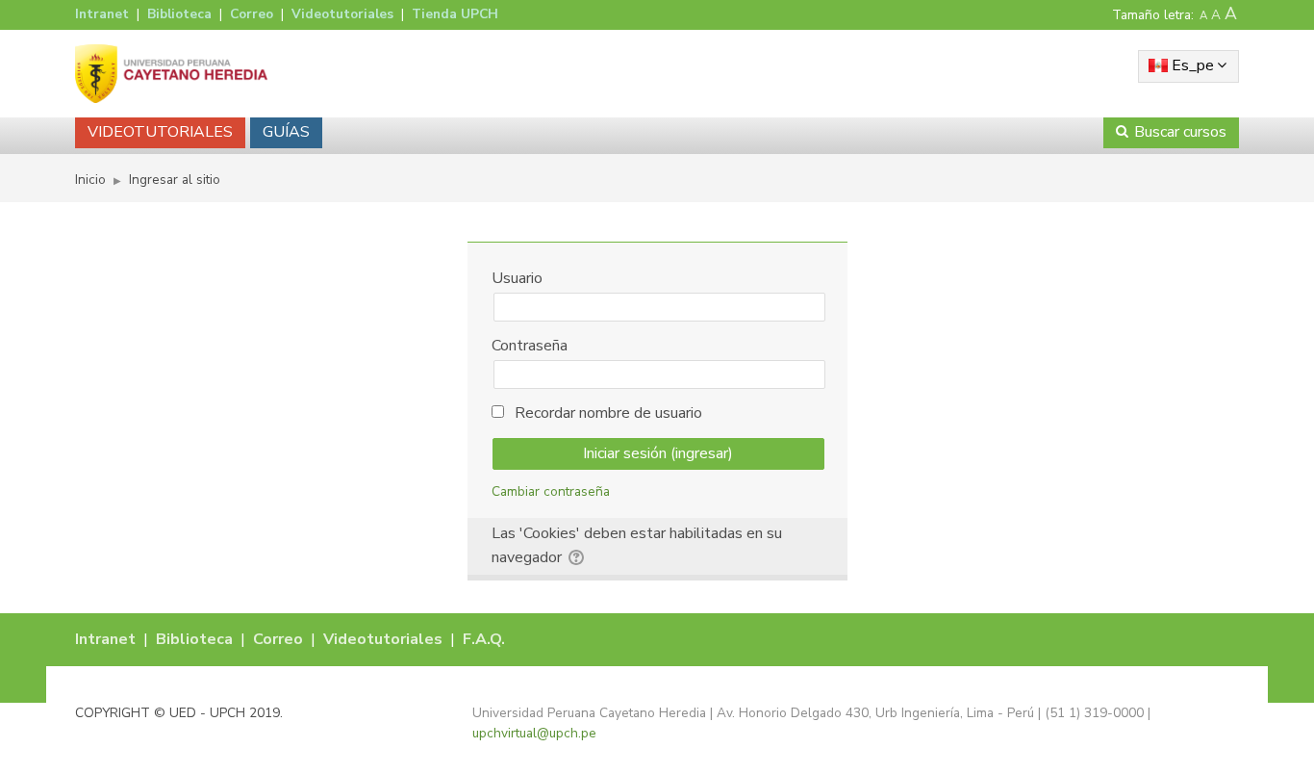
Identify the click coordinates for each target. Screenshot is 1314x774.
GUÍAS (286, 131)
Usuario (517, 278)
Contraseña (530, 345)
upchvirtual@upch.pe (534, 733)
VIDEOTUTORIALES (160, 131)
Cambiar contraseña (551, 491)
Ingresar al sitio (174, 179)
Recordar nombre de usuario (608, 413)
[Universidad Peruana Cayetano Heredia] (171, 73)
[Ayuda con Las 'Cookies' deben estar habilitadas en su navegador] (578, 554)
